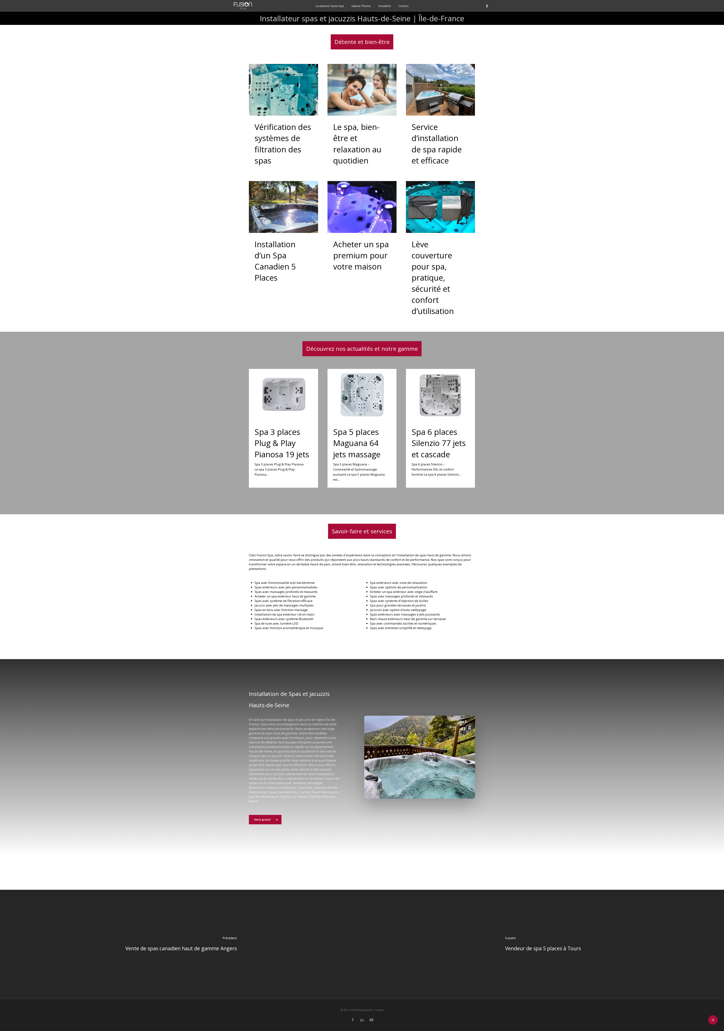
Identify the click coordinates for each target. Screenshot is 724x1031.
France (379, 1010)
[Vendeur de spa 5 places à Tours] (543, 944)
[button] (265, 819)
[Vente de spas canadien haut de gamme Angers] (181, 944)
